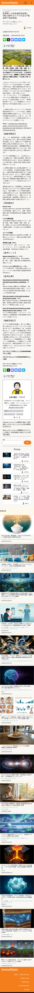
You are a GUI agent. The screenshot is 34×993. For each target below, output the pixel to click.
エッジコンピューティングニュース (22, 901)
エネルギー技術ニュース (7, 838)
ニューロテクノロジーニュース (8, 690)
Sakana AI (3, 904)
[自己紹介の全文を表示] (24, 407)
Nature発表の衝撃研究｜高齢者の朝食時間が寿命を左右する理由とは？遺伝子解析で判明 (16, 804)
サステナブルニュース (10, 24)
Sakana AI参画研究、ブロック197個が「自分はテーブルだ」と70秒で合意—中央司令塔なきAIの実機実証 (16, 897)
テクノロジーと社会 (12, 9)
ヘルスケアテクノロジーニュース (24, 539)
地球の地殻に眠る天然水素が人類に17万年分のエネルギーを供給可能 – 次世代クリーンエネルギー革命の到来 (16, 931)
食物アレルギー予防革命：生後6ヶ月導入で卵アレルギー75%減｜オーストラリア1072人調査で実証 (17, 717)
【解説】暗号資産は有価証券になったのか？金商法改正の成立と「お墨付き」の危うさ (21, 456)
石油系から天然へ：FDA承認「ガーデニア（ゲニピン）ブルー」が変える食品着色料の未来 (16, 565)
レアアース (4, 840)
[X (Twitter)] (17, 417)
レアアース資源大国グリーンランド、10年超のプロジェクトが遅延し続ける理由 (16, 835)
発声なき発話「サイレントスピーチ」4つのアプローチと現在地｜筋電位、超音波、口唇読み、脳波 (21, 488)
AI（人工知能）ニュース (7, 627)
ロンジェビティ (5, 809)
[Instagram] (19, 417)
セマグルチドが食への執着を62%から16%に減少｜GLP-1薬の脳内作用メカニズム (16, 687)
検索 (4, 439)
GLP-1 (2, 691)
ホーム (4, 9)
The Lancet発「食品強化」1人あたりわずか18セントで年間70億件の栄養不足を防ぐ (16, 536)
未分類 (3, 870)
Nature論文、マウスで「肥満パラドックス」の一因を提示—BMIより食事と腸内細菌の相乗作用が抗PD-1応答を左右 (16, 657)
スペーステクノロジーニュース (8, 778)
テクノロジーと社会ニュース (12, 22)
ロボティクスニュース (6, 902)
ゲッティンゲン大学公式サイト (12, 266)
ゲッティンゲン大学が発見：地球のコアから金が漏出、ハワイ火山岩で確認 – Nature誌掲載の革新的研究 (16, 867)
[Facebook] (15, 417)
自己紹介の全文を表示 (16, 407)
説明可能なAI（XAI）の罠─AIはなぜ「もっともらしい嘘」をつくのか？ (21, 477)
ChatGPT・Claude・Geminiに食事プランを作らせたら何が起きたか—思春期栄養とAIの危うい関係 (16, 624)
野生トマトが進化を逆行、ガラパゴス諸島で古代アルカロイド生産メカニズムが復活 (16, 960)
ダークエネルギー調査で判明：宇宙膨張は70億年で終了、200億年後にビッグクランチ (16, 775)
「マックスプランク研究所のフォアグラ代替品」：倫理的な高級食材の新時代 (16, 746)
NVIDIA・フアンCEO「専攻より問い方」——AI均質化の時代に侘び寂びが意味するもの (22, 499)
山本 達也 (29, 27)
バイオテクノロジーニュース (8, 539)
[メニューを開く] (32, 3)
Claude (3, 630)
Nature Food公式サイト (10, 256)
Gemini (6, 630)
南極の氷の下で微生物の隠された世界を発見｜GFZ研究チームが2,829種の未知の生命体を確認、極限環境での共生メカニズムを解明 (17, 595)
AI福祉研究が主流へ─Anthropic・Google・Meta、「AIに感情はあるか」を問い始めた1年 (21, 467)
